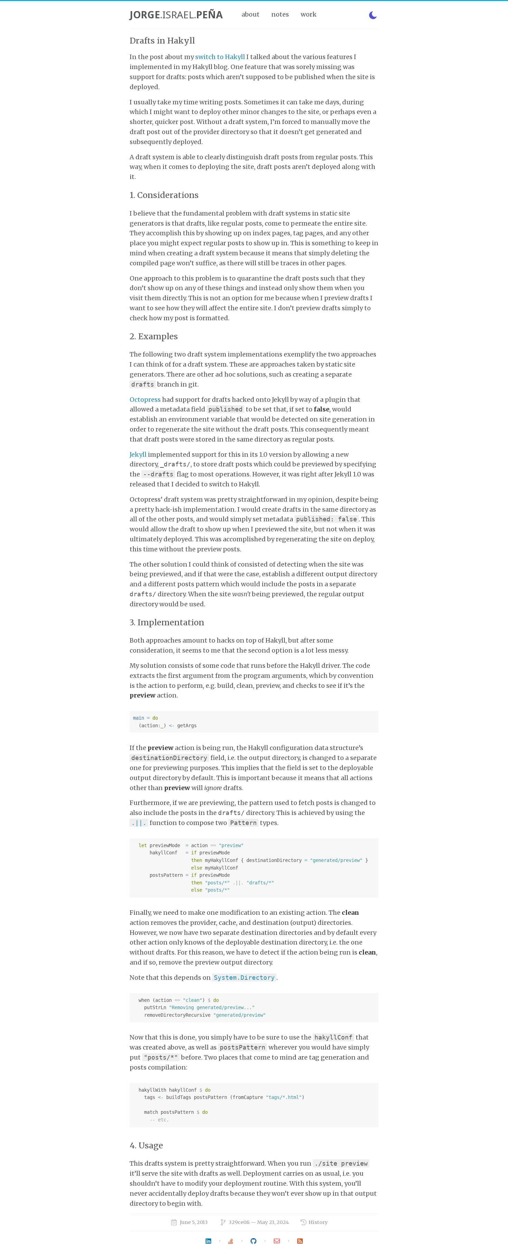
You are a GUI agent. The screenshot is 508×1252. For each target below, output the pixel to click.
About (251, 14)
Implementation (171, 622)
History (318, 1222)
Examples (158, 336)
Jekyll (138, 454)
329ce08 (239, 1222)
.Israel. (176, 14)
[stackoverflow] (231, 1241)
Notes (280, 14)
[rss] (300, 1241)
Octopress (145, 400)
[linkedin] (208, 1241)
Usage (151, 1145)
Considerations (168, 195)
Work (309, 14)
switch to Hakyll (220, 57)
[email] (277, 1241)
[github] (253, 1241)
